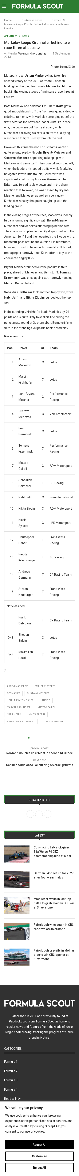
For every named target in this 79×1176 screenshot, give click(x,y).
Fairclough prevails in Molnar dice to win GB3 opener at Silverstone (54, 954)
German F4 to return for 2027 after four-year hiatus (54, 875)
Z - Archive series (31, 20)
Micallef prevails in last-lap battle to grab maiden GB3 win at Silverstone (54, 903)
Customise (39, 1156)
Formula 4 (10, 1089)
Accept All (39, 1144)
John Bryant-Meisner (20, 700)
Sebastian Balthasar (20, 721)
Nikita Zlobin (37, 714)
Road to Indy (12, 1098)
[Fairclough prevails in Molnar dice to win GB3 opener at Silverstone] (16, 957)
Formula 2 (10, 1071)
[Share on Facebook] (36, 738)
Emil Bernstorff (45, 686)
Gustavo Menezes (38, 693)
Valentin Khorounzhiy (32, 53)
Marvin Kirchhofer (19, 707)
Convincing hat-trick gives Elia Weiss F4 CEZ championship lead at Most (52, 851)
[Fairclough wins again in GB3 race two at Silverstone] (16, 931)
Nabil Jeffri (14, 714)
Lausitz (45, 700)
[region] (39, 1138)
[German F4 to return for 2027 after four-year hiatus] (16, 879)
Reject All (39, 1167)
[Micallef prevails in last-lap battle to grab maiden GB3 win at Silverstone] (16, 905)
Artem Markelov (17, 686)
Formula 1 (10, 1061)
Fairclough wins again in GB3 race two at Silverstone (54, 927)
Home (8, 20)
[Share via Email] (48, 738)
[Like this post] (32, 738)
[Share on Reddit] (44, 738)
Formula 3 (10, 1080)
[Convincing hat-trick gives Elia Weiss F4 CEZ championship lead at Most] (16, 854)
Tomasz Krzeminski (52, 721)
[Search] (75, 6)
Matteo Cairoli (47, 707)
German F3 (58, 20)
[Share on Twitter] (40, 738)
